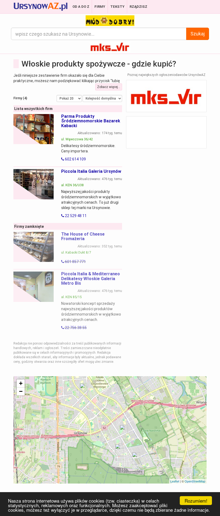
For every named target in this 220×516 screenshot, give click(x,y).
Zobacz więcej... (108, 87)
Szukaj (197, 33)
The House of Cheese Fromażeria (83, 236)
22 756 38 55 (75, 327)
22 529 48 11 (75, 216)
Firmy (99, 7)
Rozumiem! (196, 500)
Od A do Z (80, 7)
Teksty (117, 7)
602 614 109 (75, 159)
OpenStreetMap (195, 481)
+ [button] (21, 383)
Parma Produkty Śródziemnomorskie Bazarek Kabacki (90, 121)
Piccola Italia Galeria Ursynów (91, 171)
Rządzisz (138, 7)
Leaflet (174, 481)
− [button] (21, 391)
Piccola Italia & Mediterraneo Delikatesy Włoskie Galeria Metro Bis (90, 278)
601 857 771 (75, 261)
